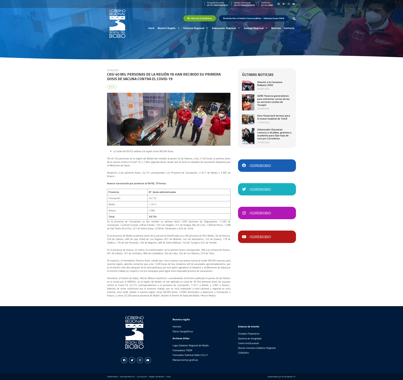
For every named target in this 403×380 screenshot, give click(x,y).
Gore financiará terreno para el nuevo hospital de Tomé (273, 117)
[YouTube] (294, 4)
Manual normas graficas (185, 360)
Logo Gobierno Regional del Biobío (191, 345)
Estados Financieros (249, 333)
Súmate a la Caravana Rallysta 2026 (269, 83)
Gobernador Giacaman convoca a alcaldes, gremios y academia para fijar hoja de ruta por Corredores (274, 134)
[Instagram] (289, 4)
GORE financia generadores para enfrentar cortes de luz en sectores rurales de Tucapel (273, 100)
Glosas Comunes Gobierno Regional (256, 348)
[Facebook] (278, 4)
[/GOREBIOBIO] (245, 165)
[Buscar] (294, 18)
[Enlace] (216, 4)
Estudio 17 (291, 376)
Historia (177, 326)
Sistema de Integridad (249, 338)
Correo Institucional (248, 343)
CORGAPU (243, 353)
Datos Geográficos (183, 331)
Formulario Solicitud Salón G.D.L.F (190, 355)
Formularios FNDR (182, 350)
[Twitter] (283, 4)
